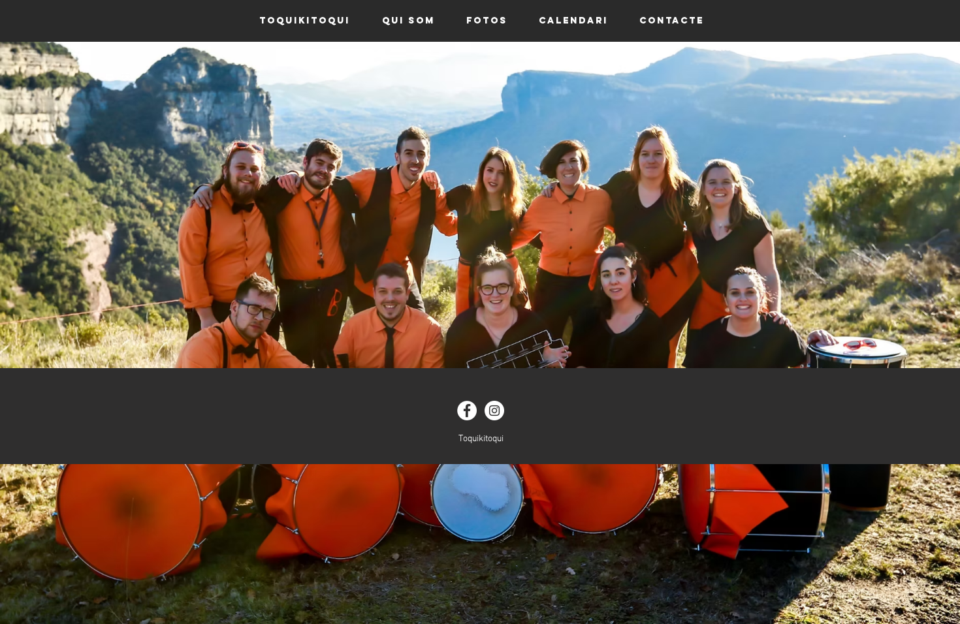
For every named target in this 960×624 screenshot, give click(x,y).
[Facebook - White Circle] (467, 410)
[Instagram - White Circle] (494, 410)
